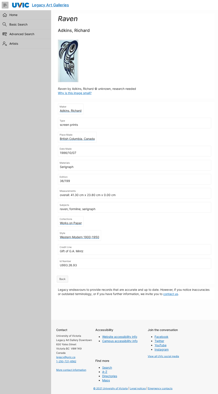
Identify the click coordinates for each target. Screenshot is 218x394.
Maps (106, 380)
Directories (109, 376)
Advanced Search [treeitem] (21, 34)
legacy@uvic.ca (65, 357)
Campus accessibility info (120, 341)
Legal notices (138, 388)
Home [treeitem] (13, 15)
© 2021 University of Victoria (110, 388)
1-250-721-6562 (66, 361)
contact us (170, 294)
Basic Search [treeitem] (18, 24)
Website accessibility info (119, 336)
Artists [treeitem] (13, 43)
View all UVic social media (163, 356)
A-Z (104, 372)
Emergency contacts (160, 388)
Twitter (159, 341)
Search (107, 367)
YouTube (160, 345)
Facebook (161, 336)
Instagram (162, 349)
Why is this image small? (75, 93)
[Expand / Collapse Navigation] (5, 5)
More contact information (71, 369)
